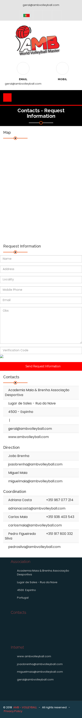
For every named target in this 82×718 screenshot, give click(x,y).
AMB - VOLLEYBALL (25, 707)
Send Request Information (42, 366)
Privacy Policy (13, 711)
